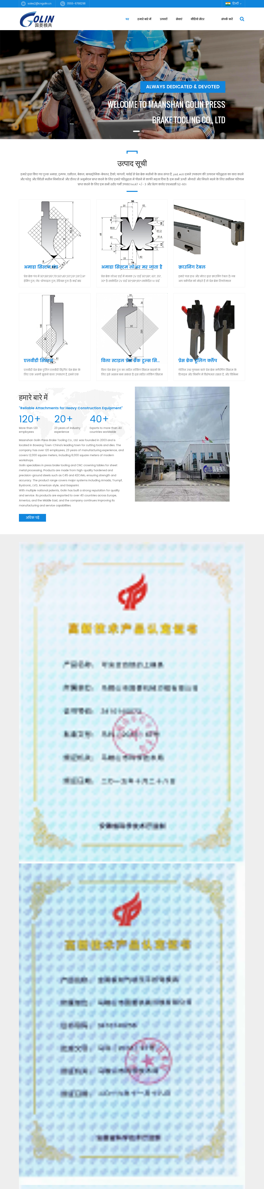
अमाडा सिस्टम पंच (41, 267)
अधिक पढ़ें (32, 517)
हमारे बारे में (144, 19)
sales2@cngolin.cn (39, 4)
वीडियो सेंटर (197, 19)
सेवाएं (179, 19)
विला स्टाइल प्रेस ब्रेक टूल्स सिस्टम (133, 360)
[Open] (259, 59)
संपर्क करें (227, 19)
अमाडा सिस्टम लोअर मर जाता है (131, 267)
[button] (10, 87)
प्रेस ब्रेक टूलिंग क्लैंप (197, 360)
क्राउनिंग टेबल (191, 267)
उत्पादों (163, 19)
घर (127, 19)
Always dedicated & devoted (183, 102)
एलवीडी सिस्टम (38, 360)
